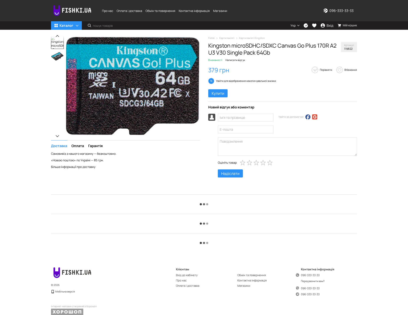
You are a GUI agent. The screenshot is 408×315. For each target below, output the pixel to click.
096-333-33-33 (341, 10)
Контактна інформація (194, 11)
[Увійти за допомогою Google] (314, 116)
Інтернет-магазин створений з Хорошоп (74, 306)
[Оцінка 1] (243, 162)
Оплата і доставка (129, 11)
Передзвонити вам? (312, 281)
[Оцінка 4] (264, 162)
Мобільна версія (65, 291)
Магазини (220, 11)
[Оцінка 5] (270, 162)
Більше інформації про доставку (73, 167)
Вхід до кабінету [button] (187, 275)
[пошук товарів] (89, 25)
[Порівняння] (306, 25)
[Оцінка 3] (257, 162)
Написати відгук (235, 60)
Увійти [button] (220, 81)
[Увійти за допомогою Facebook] (307, 116)
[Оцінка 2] (250, 162)
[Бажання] (314, 25)
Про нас (107, 11)
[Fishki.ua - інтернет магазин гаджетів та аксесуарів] (72, 272)
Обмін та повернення (160, 11)
